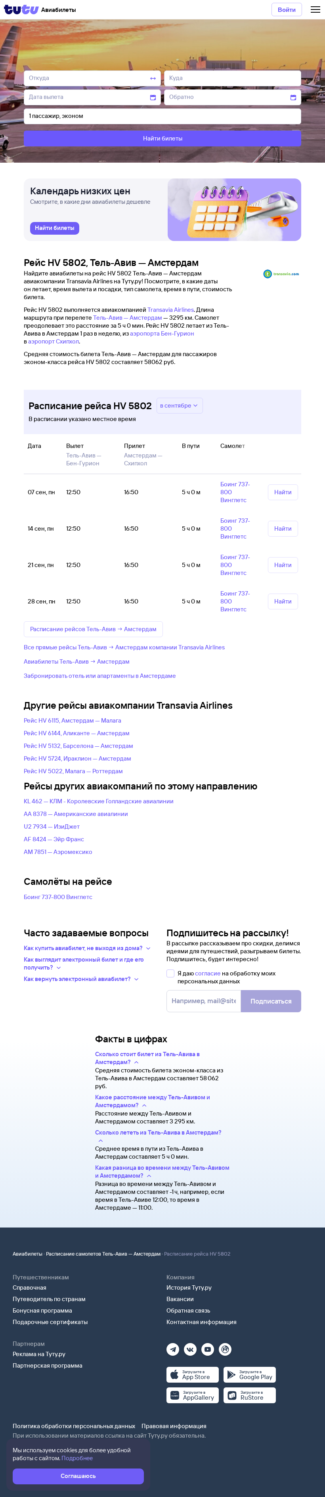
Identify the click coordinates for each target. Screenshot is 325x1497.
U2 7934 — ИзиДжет (52, 826)
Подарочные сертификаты (50, 1322)
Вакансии (180, 1299)
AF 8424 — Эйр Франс (54, 839)
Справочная (29, 1287)
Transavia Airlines (170, 309)
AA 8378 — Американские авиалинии (76, 814)
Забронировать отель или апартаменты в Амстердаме (100, 675)
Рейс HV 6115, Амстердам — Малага (72, 720)
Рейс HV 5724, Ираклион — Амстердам (77, 758)
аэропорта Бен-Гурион (162, 333)
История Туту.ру (189, 1287)
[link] (54, 228)
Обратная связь (188, 1310)
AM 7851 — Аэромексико (58, 852)
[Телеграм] (172, 1347)
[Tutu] (21, 9)
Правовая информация (173, 1426)
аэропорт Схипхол (53, 341)
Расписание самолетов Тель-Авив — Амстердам (103, 1253)
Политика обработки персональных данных (74, 1426)
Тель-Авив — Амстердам (127, 317)
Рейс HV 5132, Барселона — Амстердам (78, 745)
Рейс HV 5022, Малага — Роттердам (73, 771)
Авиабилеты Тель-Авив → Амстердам (77, 661)
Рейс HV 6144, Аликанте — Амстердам (77, 733)
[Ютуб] (207, 1347)
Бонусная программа (42, 1310)
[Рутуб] (225, 1347)
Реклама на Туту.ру (39, 1354)
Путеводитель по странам (49, 1299)
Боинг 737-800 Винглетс (58, 897)
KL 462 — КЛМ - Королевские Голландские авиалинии (99, 801)
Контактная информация (201, 1322)
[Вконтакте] (190, 1347)
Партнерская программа (47, 1365)
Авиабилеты (27, 1253)
